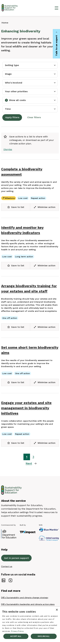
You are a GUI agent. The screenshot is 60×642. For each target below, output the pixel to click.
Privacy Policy (17, 631)
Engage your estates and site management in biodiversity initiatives (26, 408)
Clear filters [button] (34, 117)
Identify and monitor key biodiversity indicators (22, 230)
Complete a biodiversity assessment (21, 171)
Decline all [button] (44, 636)
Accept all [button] (15, 636)
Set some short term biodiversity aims (29, 350)
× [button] (57, 610)
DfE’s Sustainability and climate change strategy (24, 597)
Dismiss (7, 149)
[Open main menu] (56, 8)
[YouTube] (10, 580)
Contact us (6, 566)
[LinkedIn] (3, 580)
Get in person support (16, 558)
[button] (15, 207)
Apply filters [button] (12, 117)
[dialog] (30, 624)
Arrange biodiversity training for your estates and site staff (29, 288)
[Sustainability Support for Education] (10, 8)
